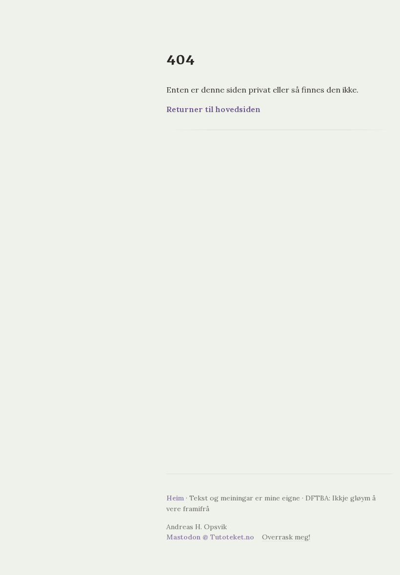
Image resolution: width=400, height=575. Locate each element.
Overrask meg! (286, 537)
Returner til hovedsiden (213, 109)
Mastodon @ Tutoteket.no (210, 537)
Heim (175, 498)
